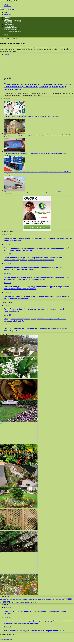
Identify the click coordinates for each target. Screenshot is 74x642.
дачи (14, 599)
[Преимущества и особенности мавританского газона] (19, 595)
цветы (34, 602)
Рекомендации (11, 30)
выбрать (6, 599)
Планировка (9, 26)
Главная (2, 38)
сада (1, 602)
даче (11, 599)
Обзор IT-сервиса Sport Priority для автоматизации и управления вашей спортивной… (32, 116)
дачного (18, 599)
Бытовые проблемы (14, 31)
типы (20, 602)
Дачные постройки (12, 21)
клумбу (41, 599)
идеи (34, 599)
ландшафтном (51, 599)
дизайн (26, 599)
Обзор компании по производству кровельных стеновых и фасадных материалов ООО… (33, 192)
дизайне (30, 599)
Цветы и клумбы (11, 28)
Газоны (7, 19)
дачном (22, 599)
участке (29, 602)
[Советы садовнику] (7, 9)
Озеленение (9, 24)
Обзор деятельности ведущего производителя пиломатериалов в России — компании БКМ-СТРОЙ (37, 135)
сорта (13, 602)
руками (68, 598)
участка (24, 602)
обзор (56, 599)
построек (61, 599)
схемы (17, 602)
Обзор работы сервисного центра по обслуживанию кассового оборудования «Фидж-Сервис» (35, 153)
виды (2, 599)
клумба (38, 599)
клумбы (46, 599)
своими (6, 601)
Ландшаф (8, 23)
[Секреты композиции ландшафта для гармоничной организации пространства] (19, 486)
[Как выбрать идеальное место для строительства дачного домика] (19, 573)
